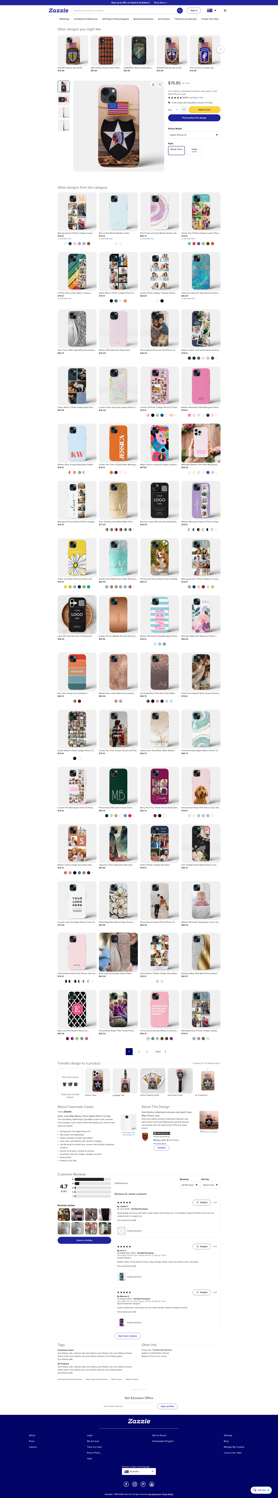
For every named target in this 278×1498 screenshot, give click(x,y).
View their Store (159, 1143)
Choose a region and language (136, 1467)
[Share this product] (153, 85)
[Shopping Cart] (225, 10)
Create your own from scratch (128, 1133)
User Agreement (154, 1494)
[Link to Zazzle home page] (59, 10)
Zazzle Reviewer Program (128, 1303)
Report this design (209, 1131)
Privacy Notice (167, 1494)
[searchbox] (127, 10)
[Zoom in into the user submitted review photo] (64, 1214)
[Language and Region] (212, 10)
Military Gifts (197, 97)
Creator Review (124, 1258)
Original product (134, 1277)
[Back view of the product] (118, 126)
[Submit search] (180, 10)
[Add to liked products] (160, 85)
